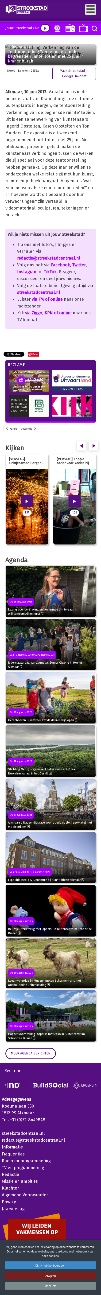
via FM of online (47, 299)
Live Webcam (56, 28)
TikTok (50, 271)
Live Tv (83, 28)
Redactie (10, 1174)
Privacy (9, 1201)
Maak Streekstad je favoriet (74, 73)
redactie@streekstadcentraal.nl (48, 258)
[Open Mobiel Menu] (90, 9)
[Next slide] (95, 1085)
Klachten (11, 1188)
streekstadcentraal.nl (38, 292)
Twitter (79, 265)
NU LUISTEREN (69, 28)
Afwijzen (50, 1276)
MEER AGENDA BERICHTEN (30, 1053)
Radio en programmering (26, 1160)
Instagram (27, 271)
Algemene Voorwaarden (25, 1195)
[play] (45, 28)
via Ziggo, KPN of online (48, 312)
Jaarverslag (13, 1208)
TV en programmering (23, 1167)
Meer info (51, 1286)
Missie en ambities (20, 1181)
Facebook (60, 265)
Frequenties (13, 1154)
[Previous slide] (6, 1085)
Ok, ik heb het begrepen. (50, 1265)
